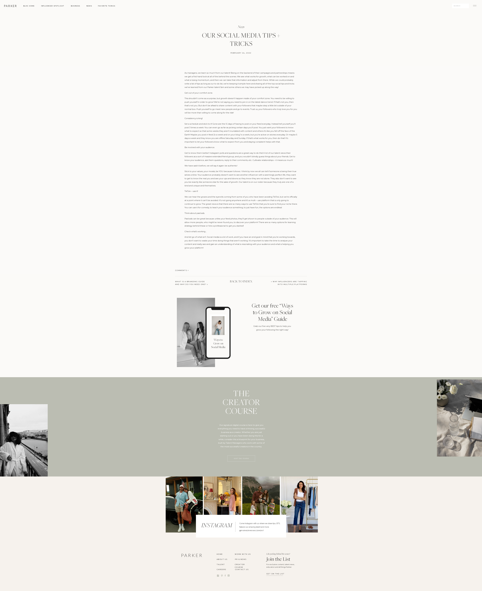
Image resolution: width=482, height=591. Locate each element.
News (241, 26)
